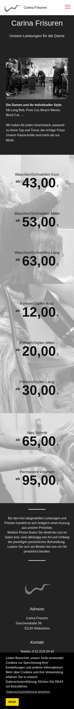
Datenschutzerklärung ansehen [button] (28, 691)
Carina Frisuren (35, 7)
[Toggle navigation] (68, 6)
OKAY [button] (12, 701)
